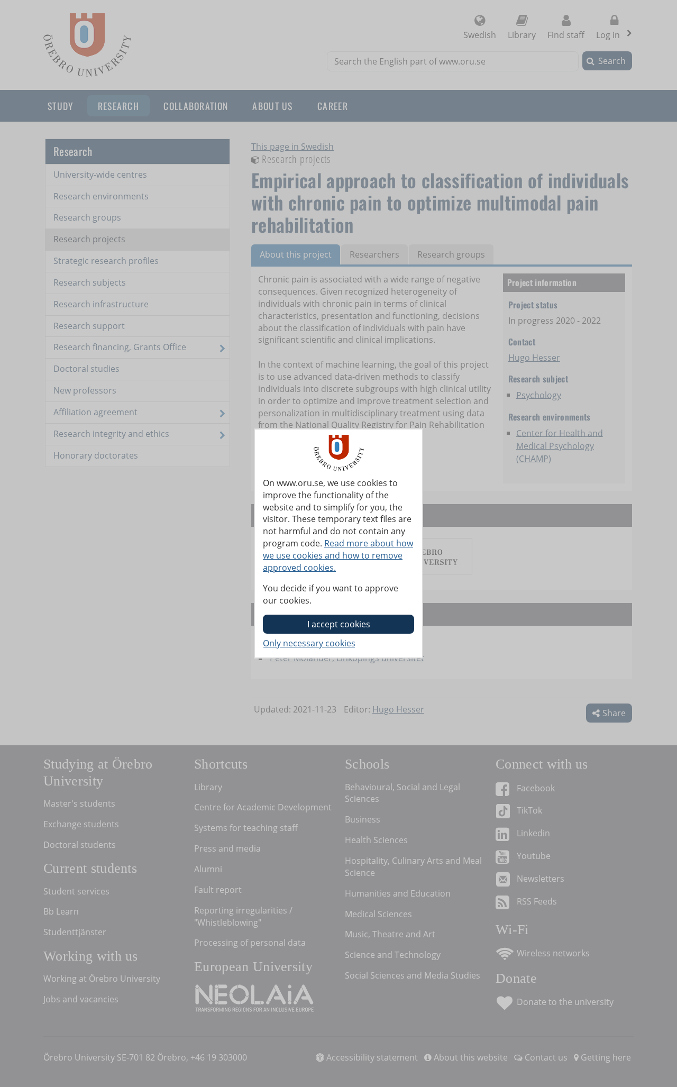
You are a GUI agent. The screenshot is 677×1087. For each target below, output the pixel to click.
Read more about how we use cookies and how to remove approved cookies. (338, 555)
